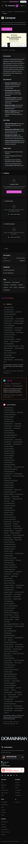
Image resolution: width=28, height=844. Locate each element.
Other (2, 807)
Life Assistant (4, 802)
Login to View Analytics (15, 191)
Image (2, 787)
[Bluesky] (11, 775)
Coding (16, 787)
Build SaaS (3, 785)
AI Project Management (19, 11)
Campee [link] (5, 13)
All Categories (4, 821)
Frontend (3, 812)
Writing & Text (4, 790)
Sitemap (3, 834)
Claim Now (23, 1)
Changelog (3, 826)
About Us (3, 824)
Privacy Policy (4, 829)
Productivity (18, 790)
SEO (2, 782)
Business (17, 782)
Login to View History (15, 214)
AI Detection (18, 795)
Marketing (17, 785)
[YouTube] (8, 775)
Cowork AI (17, 802)
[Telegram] (14, 775)
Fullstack (3, 809)
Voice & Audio (4, 792)
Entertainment (4, 804)
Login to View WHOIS (15, 237)
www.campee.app (20, 258)
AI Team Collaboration (8, 273)
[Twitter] (5, 775)
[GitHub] (2, 775)
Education (17, 792)
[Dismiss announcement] (26, 2)
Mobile (2, 815)
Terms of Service (5, 832)
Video (2, 795)
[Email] (17, 775)
